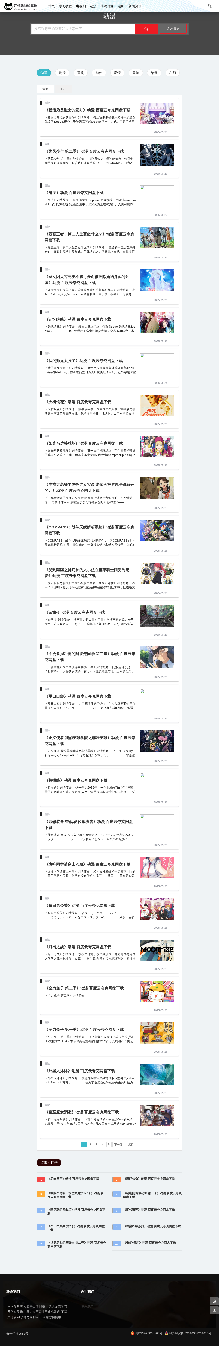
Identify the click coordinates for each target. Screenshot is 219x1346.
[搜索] (146, 29)
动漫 (93, 6)
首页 (51, 6)
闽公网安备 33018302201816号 (190, 1333)
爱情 (117, 73)
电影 (121, 6)
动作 (99, 73)
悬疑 (154, 73)
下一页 (118, 1144)
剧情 (62, 73)
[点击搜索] (211, 6)
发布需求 (173, 29)
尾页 (130, 1144)
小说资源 (107, 6)
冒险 (135, 73)
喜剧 (80, 73)
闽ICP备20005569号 (149, 1333)
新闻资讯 (135, 6)
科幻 (172, 73)
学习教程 (65, 6)
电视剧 (81, 6)
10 (116, 1243)
